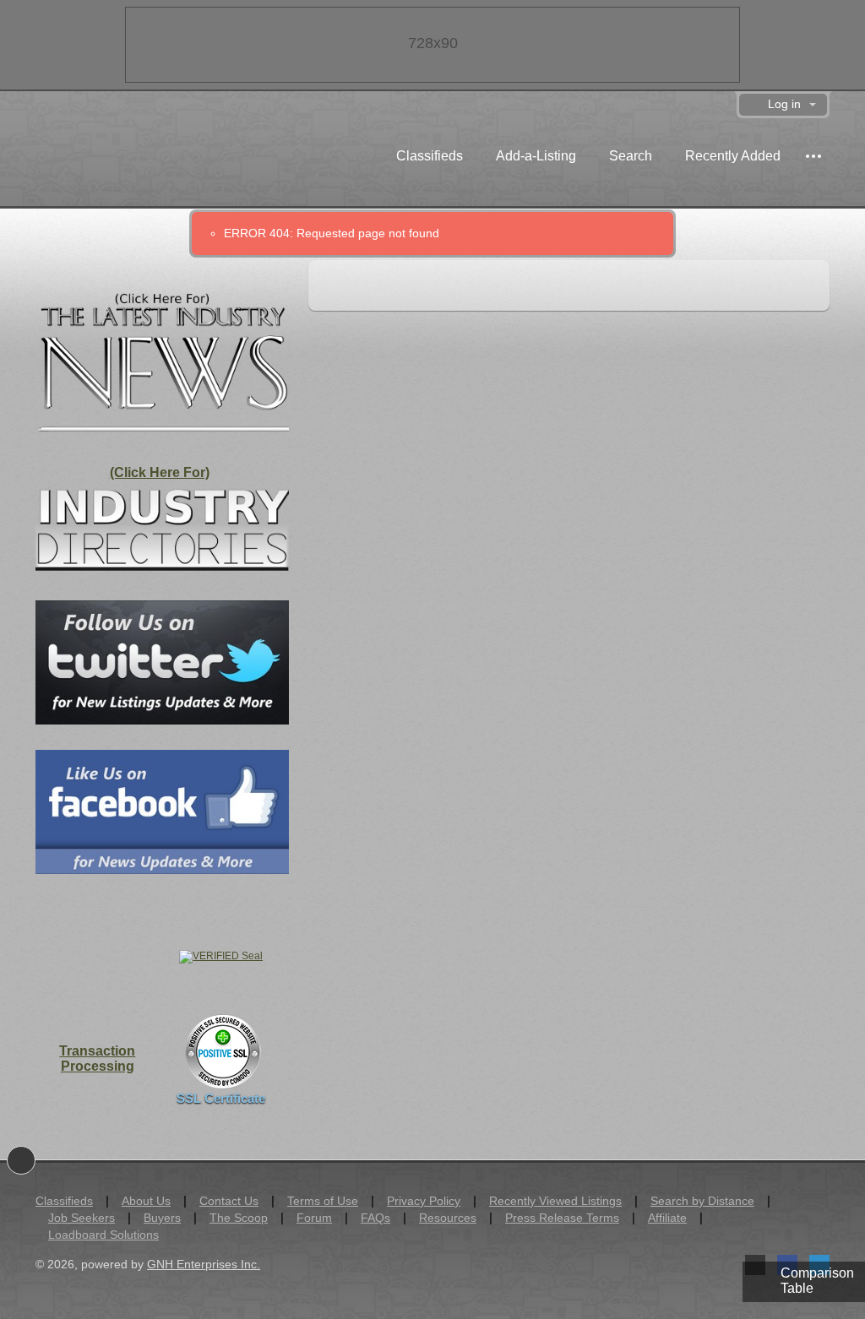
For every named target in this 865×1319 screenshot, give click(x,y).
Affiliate (667, 1217)
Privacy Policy (423, 1201)
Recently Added (733, 156)
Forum (314, 1217)
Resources (447, 1217)
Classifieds (429, 156)
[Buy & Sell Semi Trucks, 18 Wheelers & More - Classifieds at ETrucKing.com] (127, 158)
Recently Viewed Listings (555, 1201)
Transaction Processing (97, 1058)
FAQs (375, 1217)
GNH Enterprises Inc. (203, 1264)
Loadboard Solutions (103, 1234)
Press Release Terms (562, 1217)
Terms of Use (322, 1201)
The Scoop (238, 1217)
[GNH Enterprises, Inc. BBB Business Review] (97, 955)
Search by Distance (702, 1201)
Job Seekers (81, 1217)
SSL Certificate (221, 1098)
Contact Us (228, 1201)
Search (630, 156)
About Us (146, 1201)
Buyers (162, 1217)
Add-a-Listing (536, 156)
